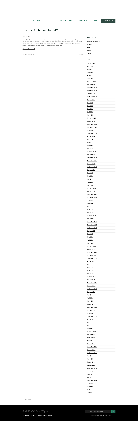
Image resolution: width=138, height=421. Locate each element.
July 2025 (90, 103)
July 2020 (90, 264)
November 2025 (92, 90)
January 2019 (91, 304)
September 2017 (92, 337)
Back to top (28, 399)
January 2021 (91, 249)
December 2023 (92, 157)
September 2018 (92, 316)
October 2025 (91, 93)
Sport (88, 47)
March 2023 (90, 185)
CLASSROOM (109, 20)
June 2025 (90, 106)
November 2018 (92, 310)
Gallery (63, 20)
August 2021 (91, 231)
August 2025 (91, 99)
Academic (90, 44)
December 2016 (92, 346)
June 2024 (90, 142)
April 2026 (90, 75)
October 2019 (91, 285)
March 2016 (90, 359)
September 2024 (92, 133)
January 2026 (91, 84)
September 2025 (92, 96)
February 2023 (91, 188)
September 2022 (92, 203)
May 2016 (90, 356)
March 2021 (90, 243)
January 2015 (91, 377)
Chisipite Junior (69, 9)
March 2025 (90, 115)
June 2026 (90, 69)
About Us (36, 20)
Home (27, 20)
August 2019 (91, 292)
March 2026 (90, 78)
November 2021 (92, 224)
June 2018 (90, 325)
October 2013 (91, 392)
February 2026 (91, 81)
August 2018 (91, 319)
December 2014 (92, 380)
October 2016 (91, 350)
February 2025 (91, 118)
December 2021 (92, 221)
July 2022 (90, 206)
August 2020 (91, 261)
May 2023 (90, 179)
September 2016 (92, 353)
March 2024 (90, 148)
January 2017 (91, 343)
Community (83, 20)
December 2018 (92, 307)
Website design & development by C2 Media (101, 415)
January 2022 (91, 218)
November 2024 (92, 127)
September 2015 (92, 368)
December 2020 (92, 252)
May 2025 (90, 109)
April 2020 (90, 270)
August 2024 (91, 136)
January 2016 (91, 362)
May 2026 (90, 72)
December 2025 (92, 87)
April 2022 (90, 209)
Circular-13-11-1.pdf (29, 49)
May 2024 (90, 145)
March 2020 (90, 273)
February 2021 (91, 246)
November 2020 (92, 255)
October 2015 (91, 365)
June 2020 (90, 267)
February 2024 (91, 151)
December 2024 (92, 124)
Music (89, 50)
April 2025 (90, 112)
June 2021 (90, 237)
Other (89, 53)
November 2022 (92, 197)
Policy (71, 20)
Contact (95, 20)
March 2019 (90, 301)
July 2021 (90, 234)
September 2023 (92, 167)
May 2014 (90, 386)
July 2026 (90, 66)
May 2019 (90, 295)
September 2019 (92, 289)
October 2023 (91, 164)
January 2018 (91, 334)
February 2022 (91, 215)
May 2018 (90, 328)
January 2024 (91, 154)
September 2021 (92, 228)
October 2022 (91, 200)
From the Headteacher (93, 41)
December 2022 (92, 194)
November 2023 (92, 160)
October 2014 (91, 383)
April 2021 (90, 240)
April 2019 (90, 298)
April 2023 (90, 182)
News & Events (50, 20)
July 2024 (90, 139)
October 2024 (91, 130)
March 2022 (90, 212)
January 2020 (91, 279)
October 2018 (91, 313)
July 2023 (90, 173)
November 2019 (92, 282)
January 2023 (91, 191)
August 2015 (91, 371)
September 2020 (92, 258)
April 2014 (90, 389)
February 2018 (91, 331)
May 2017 (90, 340)
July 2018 (90, 322)
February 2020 (91, 276)
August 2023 (91, 170)
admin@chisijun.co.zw (47, 412)
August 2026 (91, 63)
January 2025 (91, 121)
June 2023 (90, 176)
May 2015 (90, 374)
